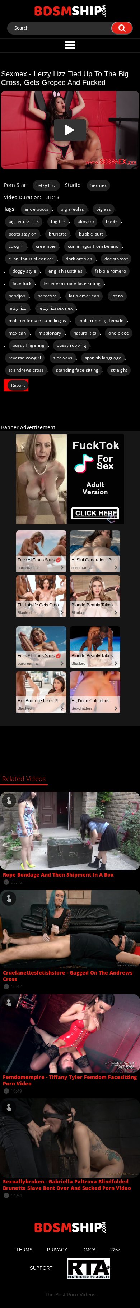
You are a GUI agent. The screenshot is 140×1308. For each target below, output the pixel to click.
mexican (17, 333)
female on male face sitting (72, 283)
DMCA (89, 1250)
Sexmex (98, 185)
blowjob (86, 221)
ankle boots (36, 209)
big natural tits (24, 221)
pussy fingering (29, 345)
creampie (46, 246)
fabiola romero (110, 271)
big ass (103, 209)
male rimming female (100, 320)
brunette (58, 234)
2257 (115, 1250)
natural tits (85, 333)
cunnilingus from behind (93, 246)
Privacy (57, 1250)
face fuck (22, 283)
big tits (58, 221)
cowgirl (16, 246)
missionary (49, 333)
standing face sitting (77, 370)
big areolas (72, 209)
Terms (24, 1250)
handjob (17, 296)
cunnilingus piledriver (31, 259)
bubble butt (91, 234)
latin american (84, 296)
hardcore (47, 296)
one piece (118, 333)
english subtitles (65, 271)
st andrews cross (26, 370)
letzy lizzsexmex (56, 308)
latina (117, 296)
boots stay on (23, 234)
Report (18, 385)
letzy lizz (18, 308)
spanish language (103, 358)
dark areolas (79, 259)
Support (41, 1268)
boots (112, 221)
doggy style (24, 271)
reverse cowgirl (25, 358)
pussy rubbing (71, 345)
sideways (62, 358)
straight (119, 370)
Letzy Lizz (46, 185)
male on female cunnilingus (37, 320)
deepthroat (116, 259)
